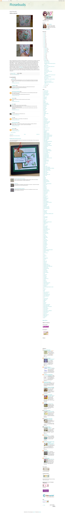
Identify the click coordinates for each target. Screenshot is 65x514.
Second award (45, 270)
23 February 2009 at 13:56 (15, 101)
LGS (44, 214)
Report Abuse (45, 320)
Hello (48, 451)
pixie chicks (45, 245)
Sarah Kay (44, 263)
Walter (44, 301)
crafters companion (46, 139)
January (45, 85)
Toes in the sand (45, 298)
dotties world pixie (45, 172)
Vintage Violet (45, 299)
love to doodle (45, 219)
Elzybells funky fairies (46, 181)
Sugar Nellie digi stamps (46, 282)
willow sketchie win (46, 311)
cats (44, 116)
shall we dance (45, 271)
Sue (12, 112)
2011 (44, 44)
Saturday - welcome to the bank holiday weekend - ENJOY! (51, 360)
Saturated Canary (45, 264)
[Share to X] (19, 73)
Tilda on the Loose (46, 296)
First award (44, 187)
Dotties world (46, 72)
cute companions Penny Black (47, 145)
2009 (44, 47)
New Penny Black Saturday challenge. (20, 178)
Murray (44, 234)
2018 (44, 37)
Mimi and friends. (45, 232)
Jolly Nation (45, 211)
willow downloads (45, 308)
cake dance (45, 111)
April (45, 57)
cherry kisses (45, 120)
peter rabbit (45, 242)
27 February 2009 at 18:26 (15, 130)
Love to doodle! (46, 67)
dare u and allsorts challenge (47, 150)
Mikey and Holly (45, 230)
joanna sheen (45, 210)
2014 (44, 41)
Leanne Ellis (45, 212)
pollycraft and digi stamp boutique (48, 249)
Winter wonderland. (46, 314)
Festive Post (45, 186)
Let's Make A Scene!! (50, 403)
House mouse (45, 203)
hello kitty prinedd (45, 198)
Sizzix (44, 273)
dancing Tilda (45, 148)
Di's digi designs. (45, 153)
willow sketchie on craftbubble (47, 310)
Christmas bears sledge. (46, 121)
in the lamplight (45, 204)
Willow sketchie (46, 65)
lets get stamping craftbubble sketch (48, 213)
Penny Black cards (46, 62)
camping (44, 112)
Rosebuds (18, 5)
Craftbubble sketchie (46, 137)
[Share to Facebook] (20, 73)
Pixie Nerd (44, 246)
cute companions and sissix (47, 143)
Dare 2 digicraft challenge (47, 149)
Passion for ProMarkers (47, 367)
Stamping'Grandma (46, 458)
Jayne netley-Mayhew (46, 208)
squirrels (44, 279)
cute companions (45, 142)
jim (43, 209)
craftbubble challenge (46, 134)
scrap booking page (46, 268)
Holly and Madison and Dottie (47, 202)
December (45, 48)
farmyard (44, 185)
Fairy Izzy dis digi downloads (47, 183)
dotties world (45, 171)
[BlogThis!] (18, 73)
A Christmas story (45, 90)
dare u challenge (45, 151)
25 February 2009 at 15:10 (15, 109)
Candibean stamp (45, 113)
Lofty (44, 218)
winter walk (45, 313)
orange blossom (45, 240)
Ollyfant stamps (45, 237)
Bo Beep (44, 107)
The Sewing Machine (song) (48, 71)
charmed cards (45, 118)
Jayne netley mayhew (46, 207)
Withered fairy (45, 315)
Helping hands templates (47, 76)
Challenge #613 (50, 375)
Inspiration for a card (46, 206)
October (45, 50)
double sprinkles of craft (46, 174)
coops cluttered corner (47, 410)
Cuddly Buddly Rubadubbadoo (47, 141)
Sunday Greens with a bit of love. (15, 138)
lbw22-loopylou (46, 450)
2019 (44, 36)
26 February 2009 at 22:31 (15, 125)
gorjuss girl (44, 197)
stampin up (44, 280)
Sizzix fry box (45, 274)
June (45, 55)
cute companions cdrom (46, 144)
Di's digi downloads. (46, 155)
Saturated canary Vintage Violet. (47, 266)
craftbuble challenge (46, 138)
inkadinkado (45, 205)
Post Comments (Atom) (16, 135)
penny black (45, 241)
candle (44, 114)
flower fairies (45, 188)
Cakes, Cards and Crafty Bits (48, 394)
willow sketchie (17, 74)
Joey (12, 117)
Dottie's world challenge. (46, 169)
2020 (44, 35)
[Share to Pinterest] (21, 73)
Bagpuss (44, 102)
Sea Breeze (45, 269)
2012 (44, 43)
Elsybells (44, 177)
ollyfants (44, 238)
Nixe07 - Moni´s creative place (48, 418)
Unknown (13, 98)
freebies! (45, 73)
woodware (44, 316)
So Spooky (44, 277)
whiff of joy (44, 302)
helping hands (45, 199)
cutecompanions (45, 146)
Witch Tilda (16, 183)
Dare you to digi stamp (46, 152)
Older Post (37, 134)
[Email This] (17, 73)
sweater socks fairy (46, 283)
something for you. (45, 278)
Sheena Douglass (45, 272)
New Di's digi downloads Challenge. (20, 188)
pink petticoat (45, 243)
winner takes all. (45, 312)
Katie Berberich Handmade (16, 91)
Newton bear (45, 236)
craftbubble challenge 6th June (47, 136)
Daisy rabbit (13, 74)
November (45, 49)
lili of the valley (45, 216)
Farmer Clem (45, 184)
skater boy (44, 275)
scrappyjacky (14, 85)
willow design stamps (46, 305)
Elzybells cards (45, 179)
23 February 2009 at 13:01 (15, 95)
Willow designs (45, 307)
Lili (43, 215)
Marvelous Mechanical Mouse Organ (49, 441)
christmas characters (46, 122)
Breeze (44, 110)
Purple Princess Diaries (47, 358)
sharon (13, 104)
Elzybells (44, 178)
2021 (44, 34)
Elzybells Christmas (46, 180)
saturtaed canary (45, 267)
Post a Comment (13, 132)
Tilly (44, 297)
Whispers (44, 303)
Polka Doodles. (45, 247)
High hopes (45, 200)
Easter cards (45, 175)
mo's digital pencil (45, 233)
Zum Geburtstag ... (50, 419)
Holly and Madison (46, 201)
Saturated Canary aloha (46, 265)
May (45, 56)
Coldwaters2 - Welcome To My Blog (49, 387)
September (45, 51)
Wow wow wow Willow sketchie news (49, 66)
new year (44, 235)
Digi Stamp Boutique (15, 122)
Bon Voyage (45, 108)
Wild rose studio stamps (46, 304)
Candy (44, 115)
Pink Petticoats (45, 244)
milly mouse (45, 231)
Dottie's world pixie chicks (46, 170)
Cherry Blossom (45, 119)
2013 (44, 42)
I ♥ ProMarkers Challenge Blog (48, 374)
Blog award (45, 105)
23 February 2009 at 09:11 (15, 88)
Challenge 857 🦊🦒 (50, 350)
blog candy (44, 106)
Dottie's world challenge (46, 167)
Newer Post (11, 134)
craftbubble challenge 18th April (47, 135)
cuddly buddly (45, 140)
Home (25, 134)
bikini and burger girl (46, 104)
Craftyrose (50, 24)
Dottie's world (45, 166)
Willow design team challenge (47, 306)
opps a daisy (45, 239)
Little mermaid (45, 217)
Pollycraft (44, 248)
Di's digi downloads (46, 154)
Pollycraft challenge (46, 250)
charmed (44, 117)
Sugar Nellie (45, 281)
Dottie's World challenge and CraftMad (48, 168)
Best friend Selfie (45, 103)
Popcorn (44, 251)
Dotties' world (45, 173)
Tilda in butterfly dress (46, 295)
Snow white (45, 276)
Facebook (44, 182)
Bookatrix (44, 109)
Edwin (44, 176)
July (45, 54)
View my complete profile (46, 29)
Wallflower (44, 300)
